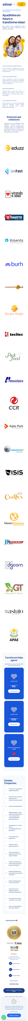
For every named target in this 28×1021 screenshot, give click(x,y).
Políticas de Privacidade (16, 1009)
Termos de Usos (14, 1011)
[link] (14, 789)
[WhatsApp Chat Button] (3, 1017)
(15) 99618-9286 (14, 984)
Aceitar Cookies (14, 1015)
